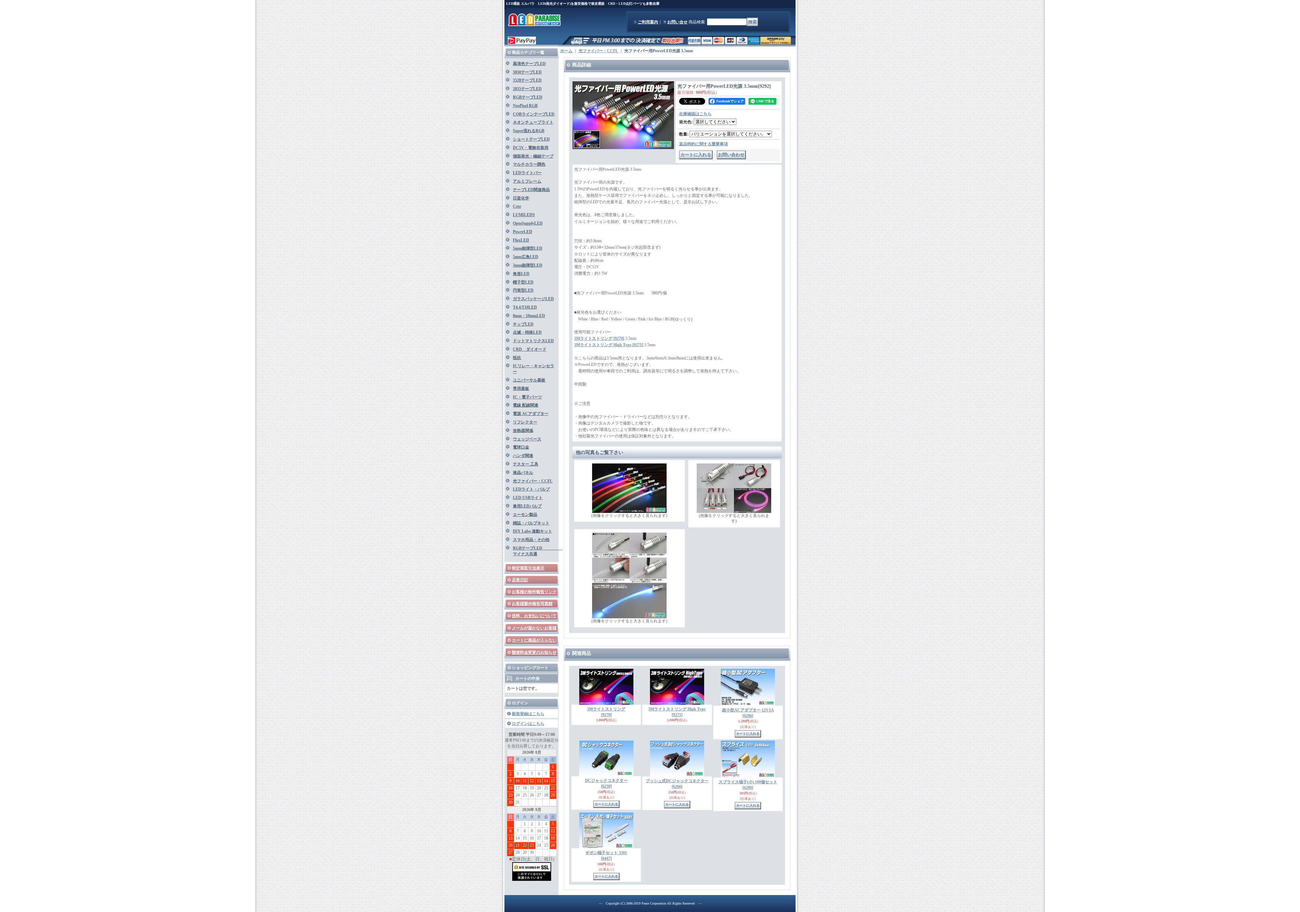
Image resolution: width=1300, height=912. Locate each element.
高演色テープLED (529, 63)
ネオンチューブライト (533, 122)
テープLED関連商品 (531, 189)
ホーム (566, 50)
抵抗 (517, 357)
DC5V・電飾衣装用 (530, 147)
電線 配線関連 (525, 405)
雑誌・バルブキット (531, 523)
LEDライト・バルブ (531, 489)
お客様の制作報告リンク (534, 591)
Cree (517, 206)
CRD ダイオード (529, 349)
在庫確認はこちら (695, 113)
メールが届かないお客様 (534, 628)
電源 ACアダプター (530, 413)
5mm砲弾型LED (527, 248)
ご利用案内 (648, 22)
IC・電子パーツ (527, 397)
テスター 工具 (525, 464)
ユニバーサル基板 (529, 380)
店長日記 (520, 580)
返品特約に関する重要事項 (703, 144)
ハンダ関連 (523, 455)
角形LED (521, 273)
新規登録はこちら (528, 713)
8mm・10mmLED (529, 315)
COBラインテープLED (534, 114)
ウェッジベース (527, 439)
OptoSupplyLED (528, 223)
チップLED (523, 324)
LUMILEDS (524, 214)
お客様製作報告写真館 (532, 603)
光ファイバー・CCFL (532, 481)
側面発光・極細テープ (533, 156)
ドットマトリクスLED (533, 340)
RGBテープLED (527, 97)
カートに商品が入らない (534, 640)
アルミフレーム (527, 181)
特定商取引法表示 (528, 568)
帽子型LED (523, 282)
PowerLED (522, 231)
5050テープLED (527, 72)
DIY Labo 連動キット (532, 531)
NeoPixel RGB (525, 105)
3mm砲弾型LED (527, 265)
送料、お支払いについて (534, 616)
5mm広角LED (525, 256)
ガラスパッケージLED (533, 298)
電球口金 (521, 447)
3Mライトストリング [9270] (599, 338)
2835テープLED (527, 88)
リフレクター (525, 422)
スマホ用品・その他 (531, 539)
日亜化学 (521, 198)
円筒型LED (523, 290)
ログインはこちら (528, 723)
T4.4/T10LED (525, 307)
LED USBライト (528, 497)
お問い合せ (677, 22)
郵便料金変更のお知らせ (534, 652)
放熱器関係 (523, 430)
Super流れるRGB (528, 130)
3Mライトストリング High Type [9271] (608, 345)
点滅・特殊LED (527, 332)
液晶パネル (523, 472)
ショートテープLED (531, 139)
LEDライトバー (527, 172)
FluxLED (521, 240)
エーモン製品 (525, 514)
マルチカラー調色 (529, 164)
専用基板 (521, 388)
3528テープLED (527, 80)
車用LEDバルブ (527, 506)
